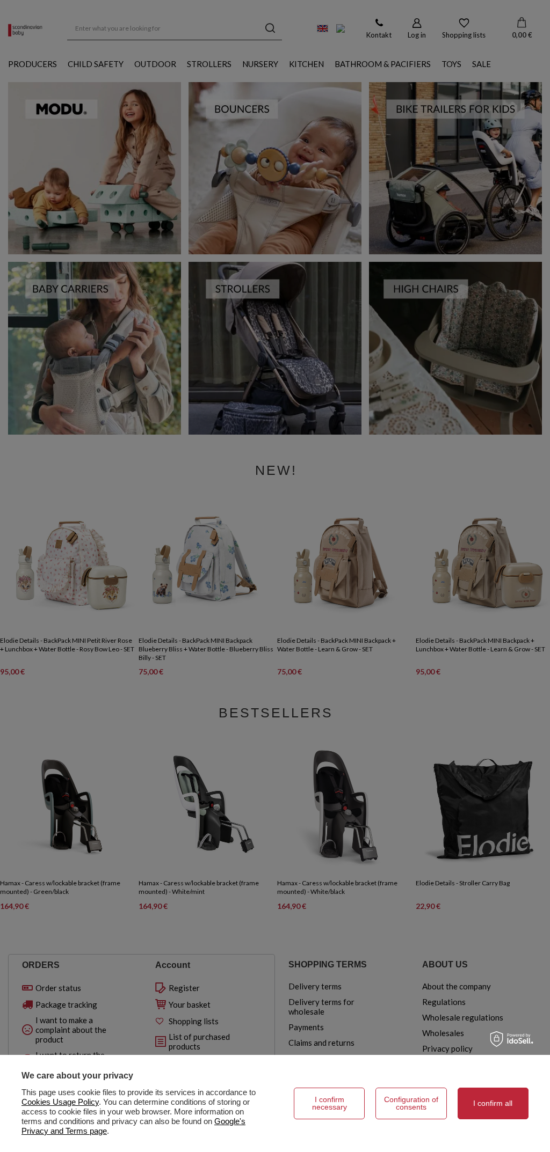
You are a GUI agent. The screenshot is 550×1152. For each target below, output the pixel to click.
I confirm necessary (329, 1103)
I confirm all (492, 1103)
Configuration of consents (411, 1103)
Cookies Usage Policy (60, 1101)
